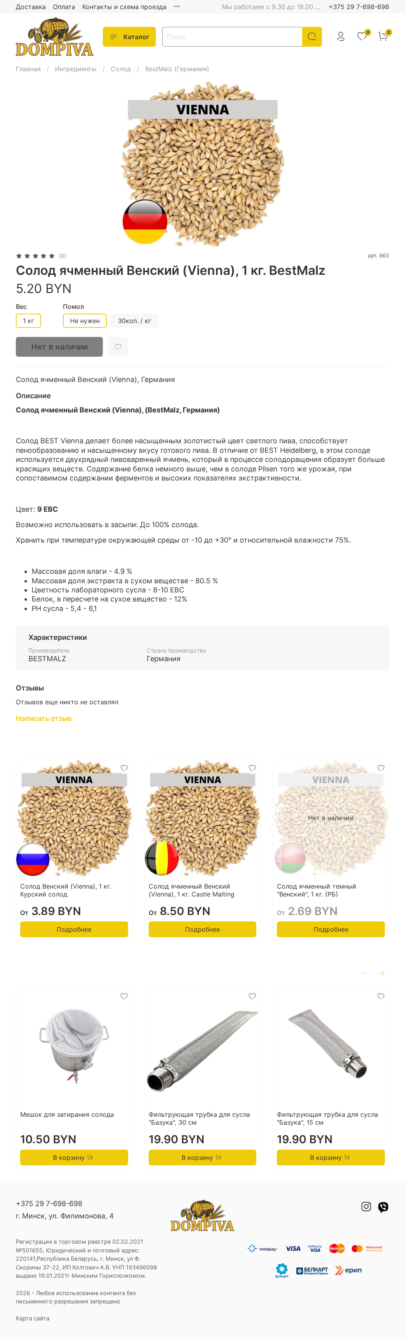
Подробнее (74, 929)
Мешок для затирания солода (67, 1114)
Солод (121, 69)
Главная (28, 69)
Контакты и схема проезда (124, 7)
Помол (73, 306)
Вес (21, 306)
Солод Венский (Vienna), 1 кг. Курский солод (65, 890)
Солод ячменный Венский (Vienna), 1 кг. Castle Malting (192, 890)
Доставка (31, 7)
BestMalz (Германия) (177, 69)
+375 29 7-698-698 (359, 7)
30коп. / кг (134, 321)
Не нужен (85, 321)
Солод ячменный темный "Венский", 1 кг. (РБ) (316, 890)
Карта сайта (32, 1318)
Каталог (136, 37)
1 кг (28, 321)
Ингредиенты (76, 69)
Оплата (64, 7)
